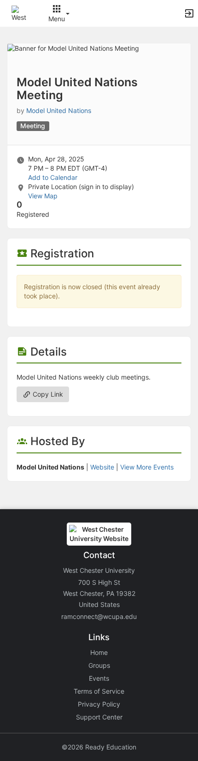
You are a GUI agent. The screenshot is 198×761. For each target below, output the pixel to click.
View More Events (147, 467)
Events (99, 678)
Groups (99, 665)
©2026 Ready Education (99, 747)
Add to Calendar (52, 177)
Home (99, 652)
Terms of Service (99, 691)
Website (102, 467)
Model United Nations (58, 110)
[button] (19, 13)
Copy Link (47, 394)
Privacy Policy (99, 704)
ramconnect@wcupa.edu (99, 616)
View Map (43, 196)
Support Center (99, 717)
